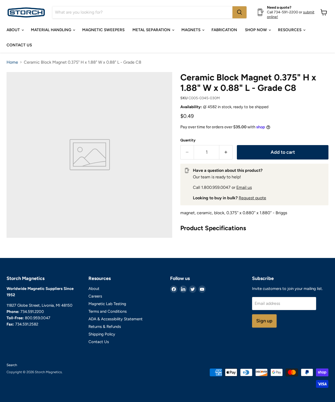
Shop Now (256, 29)
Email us (244, 187)
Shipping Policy (101, 334)
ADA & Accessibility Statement (115, 319)
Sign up (264, 321)
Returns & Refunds (104, 326)
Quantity (188, 140)
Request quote (252, 197)
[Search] (239, 12)
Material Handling (51, 29)
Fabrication (224, 29)
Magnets (191, 29)
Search (12, 365)
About (14, 29)
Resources (290, 29)
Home (12, 62)
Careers (95, 296)
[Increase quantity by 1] (226, 152)
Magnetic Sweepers (103, 29)
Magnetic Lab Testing (107, 303)
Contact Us (19, 45)
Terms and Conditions (107, 311)
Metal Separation (151, 29)
